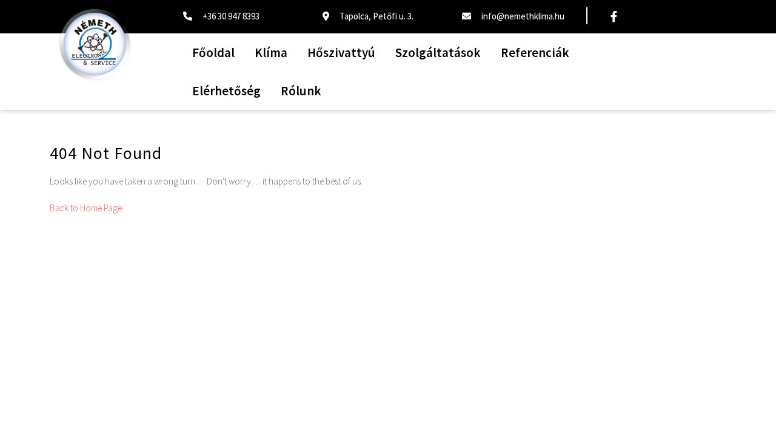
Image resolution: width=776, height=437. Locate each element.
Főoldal (213, 52)
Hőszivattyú (341, 52)
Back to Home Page (86, 208)
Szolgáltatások (438, 52)
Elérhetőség (226, 91)
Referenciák (535, 52)
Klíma (271, 52)
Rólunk (301, 91)
